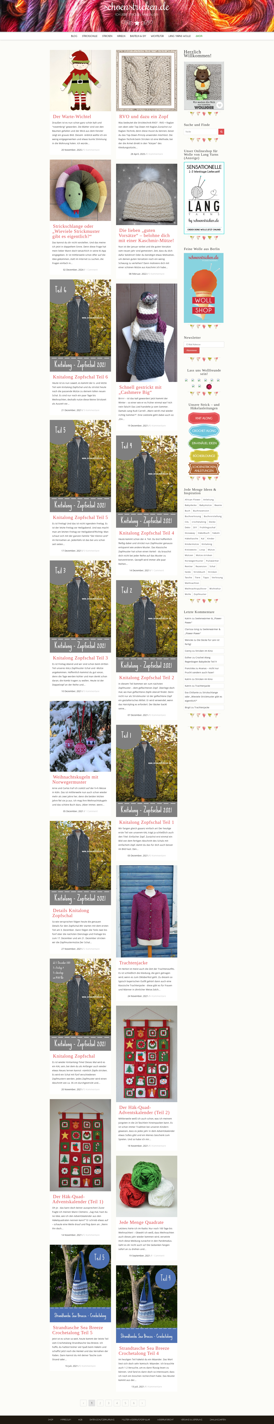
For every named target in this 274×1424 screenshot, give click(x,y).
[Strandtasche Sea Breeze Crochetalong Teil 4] (146, 1304)
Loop (202, 549)
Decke (212, 521)
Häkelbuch (204, 533)
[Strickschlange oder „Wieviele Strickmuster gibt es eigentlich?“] (80, 190)
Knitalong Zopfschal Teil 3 (80, 657)
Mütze (211, 549)
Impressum (66, 1420)
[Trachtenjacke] (146, 911)
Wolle (188, 594)
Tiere (197, 577)
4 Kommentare (158, 996)
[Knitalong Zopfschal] (80, 1005)
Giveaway (190, 533)
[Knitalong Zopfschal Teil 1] (146, 771)
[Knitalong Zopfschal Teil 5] (80, 466)
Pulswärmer (212, 560)
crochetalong (199, 521)
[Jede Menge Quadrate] (146, 1186)
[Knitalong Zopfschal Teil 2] (146, 626)
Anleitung (208, 499)
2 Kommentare (92, 948)
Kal (202, 538)
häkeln (216, 533)
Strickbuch (199, 571)
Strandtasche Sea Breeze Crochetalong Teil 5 (77, 1330)
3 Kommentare (91, 410)
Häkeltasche (191, 538)
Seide (188, 571)
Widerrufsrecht (165, 1420)
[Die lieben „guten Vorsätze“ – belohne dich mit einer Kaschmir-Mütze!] (146, 194)
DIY (195, 527)
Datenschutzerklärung (102, 1420)
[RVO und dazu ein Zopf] (146, 80)
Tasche (188, 577)
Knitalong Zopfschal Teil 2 (146, 677)
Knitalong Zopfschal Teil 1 (146, 822)
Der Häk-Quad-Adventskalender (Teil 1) (77, 1199)
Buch (187, 510)
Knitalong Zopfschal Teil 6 (80, 376)
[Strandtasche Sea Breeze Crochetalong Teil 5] (80, 1283)
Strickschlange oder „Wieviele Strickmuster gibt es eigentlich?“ (76, 231)
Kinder (210, 538)
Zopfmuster (200, 594)
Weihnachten (192, 583)
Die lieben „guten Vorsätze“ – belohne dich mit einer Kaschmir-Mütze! (146, 235)
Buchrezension (201, 510)
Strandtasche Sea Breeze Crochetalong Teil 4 (144, 1350)
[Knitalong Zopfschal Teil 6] (80, 325)
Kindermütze (192, 544)
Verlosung (217, 577)
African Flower (192, 499)
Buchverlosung (193, 516)
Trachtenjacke (133, 962)
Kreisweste (191, 549)
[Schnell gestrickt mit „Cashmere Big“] (146, 333)
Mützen (189, 555)
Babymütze (205, 505)
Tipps (206, 577)
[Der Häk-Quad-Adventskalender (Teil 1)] (80, 1145)
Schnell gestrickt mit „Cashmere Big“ (140, 389)
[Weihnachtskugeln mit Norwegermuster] (80, 736)
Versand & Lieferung (191, 1420)
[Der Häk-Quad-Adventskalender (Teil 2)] (146, 1054)
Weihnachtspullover (196, 588)
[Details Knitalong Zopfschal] (80, 863)
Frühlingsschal (207, 527)
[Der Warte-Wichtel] (80, 80)
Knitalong (207, 544)
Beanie (218, 505)
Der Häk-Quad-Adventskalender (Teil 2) (144, 1110)
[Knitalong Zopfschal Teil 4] (146, 482)
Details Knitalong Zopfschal (70, 913)
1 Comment (91, 269)
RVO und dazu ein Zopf (143, 116)
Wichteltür (215, 588)
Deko (187, 527)
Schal (212, 566)
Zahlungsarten (218, 1420)
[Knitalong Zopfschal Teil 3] (80, 606)
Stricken (212, 571)
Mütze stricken (204, 555)
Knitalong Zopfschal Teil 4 (146, 532)
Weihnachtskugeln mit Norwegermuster (75, 779)
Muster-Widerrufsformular (136, 1420)
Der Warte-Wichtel (72, 116)
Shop (50, 1420)
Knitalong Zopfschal (74, 1056)
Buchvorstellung (213, 516)
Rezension (201, 566)
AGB (80, 1420)
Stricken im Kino (204, 650)
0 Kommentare (92, 149)
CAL (187, 521)
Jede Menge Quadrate (141, 1222)
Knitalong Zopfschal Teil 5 (80, 517)
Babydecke (191, 505)
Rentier (189, 566)
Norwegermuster (194, 560)
